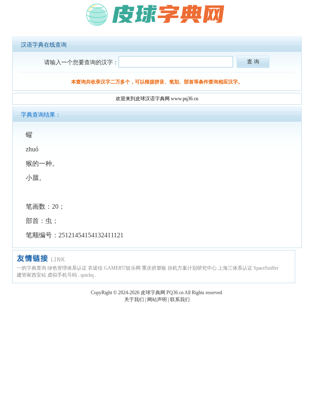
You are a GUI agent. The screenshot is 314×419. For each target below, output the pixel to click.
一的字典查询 (31, 268)
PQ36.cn (175, 292)
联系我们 (180, 299)
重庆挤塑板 (154, 268)
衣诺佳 (95, 268)
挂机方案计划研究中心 (192, 268)
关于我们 (134, 299)
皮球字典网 (153, 292)
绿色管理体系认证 (67, 268)
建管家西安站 (31, 275)
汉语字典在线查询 (44, 45)
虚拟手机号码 (62, 275)
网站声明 (157, 299)
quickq (87, 275)
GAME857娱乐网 (122, 268)
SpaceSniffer (265, 268)
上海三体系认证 (235, 268)
